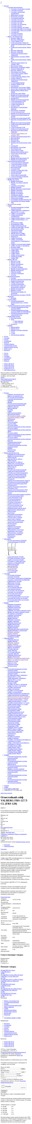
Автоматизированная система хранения (19, 305)
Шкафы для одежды (13, 179)
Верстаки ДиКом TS (17, 70)
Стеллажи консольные (17, 21)
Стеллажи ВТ (15, 32)
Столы (13, 332)
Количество (4, 830)
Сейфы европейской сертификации (17, 215)
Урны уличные (18, 322)
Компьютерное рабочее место (19, 152)
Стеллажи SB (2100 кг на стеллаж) (21, 29)
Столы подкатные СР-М (18, 127)
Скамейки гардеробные (18, 185)
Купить (3, 832)
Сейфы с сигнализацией (18, 213)
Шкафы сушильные (16, 190)
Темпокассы (14, 236)
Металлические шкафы (14, 204)
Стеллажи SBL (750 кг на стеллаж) (21, 30)
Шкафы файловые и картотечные (20, 189)
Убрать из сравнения (20, 834)
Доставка (6, 338)
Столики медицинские (17, 284)
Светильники (15, 86)
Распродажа (7, 1013)
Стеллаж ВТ (14, 145)
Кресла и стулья (15, 261)
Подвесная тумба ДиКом (18, 93)
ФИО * (24, 1072)
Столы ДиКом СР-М (17, 41)
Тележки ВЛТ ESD (16, 172)
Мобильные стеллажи (17, 15)
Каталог (6, 6)
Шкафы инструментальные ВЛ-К (20, 122)
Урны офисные (18, 321)
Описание (7, 844)
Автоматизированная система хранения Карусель (19, 314)
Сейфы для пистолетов (17, 255)
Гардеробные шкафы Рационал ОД (21, 199)
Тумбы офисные (15, 265)
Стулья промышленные (18, 82)
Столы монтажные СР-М (18, 101)
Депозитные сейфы (16, 232)
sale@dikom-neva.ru (9, 370)
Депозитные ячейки (17, 230)
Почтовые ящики (16, 318)
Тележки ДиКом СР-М (17, 84)
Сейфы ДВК (14, 258)
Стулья (13, 333)
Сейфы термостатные (17, 282)
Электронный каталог (10, 345)
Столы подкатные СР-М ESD (19, 176)
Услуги (6, 336)
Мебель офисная (12, 259)
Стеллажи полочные (17, 10)
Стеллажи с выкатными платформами (18, 12)
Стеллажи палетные (17, 33)
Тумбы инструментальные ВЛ (19, 129)
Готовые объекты (9, 344)
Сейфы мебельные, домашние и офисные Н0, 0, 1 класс (20, 211)
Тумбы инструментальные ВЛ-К (20, 124)
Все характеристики (6, 827)
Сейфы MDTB (15, 252)
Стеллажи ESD (15, 169)
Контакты (7, 350)
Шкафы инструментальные (19, 159)
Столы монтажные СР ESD (19, 164)
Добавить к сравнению (7, 834)
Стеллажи (7, 573)
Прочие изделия (15, 262)
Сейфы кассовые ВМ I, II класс (20, 227)
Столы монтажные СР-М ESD (20, 162)
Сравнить (3, 835)
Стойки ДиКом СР (16, 78)
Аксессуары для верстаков (18, 153)
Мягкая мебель (15, 327)
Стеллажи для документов (18, 24)
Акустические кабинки (17, 335)
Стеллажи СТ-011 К (17, 35)
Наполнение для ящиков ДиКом (20, 67)
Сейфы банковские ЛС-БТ (18, 225)
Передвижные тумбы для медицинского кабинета (18, 286)
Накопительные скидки (11, 347)
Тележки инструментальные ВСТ (20, 136)
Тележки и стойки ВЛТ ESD (19, 170)
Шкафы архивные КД (17, 270)
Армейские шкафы (16, 256)
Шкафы (6, 603)
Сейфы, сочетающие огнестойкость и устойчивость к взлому (20, 241)
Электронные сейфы (17, 249)
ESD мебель (7, 539)
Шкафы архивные (16, 187)
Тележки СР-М (15, 141)
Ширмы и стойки (16, 290)
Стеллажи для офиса (17, 267)
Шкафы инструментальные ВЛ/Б (20, 113)
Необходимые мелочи (14, 316)
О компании (7, 341)
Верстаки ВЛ (15, 139)
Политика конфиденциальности (16, 1052)
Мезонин (13, 298)
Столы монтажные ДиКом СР (19, 42)
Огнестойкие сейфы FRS (18, 235)
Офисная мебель (9, 638)
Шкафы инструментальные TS (20, 158)
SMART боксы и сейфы (18, 233)
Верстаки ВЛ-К (15, 138)
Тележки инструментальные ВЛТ (20, 118)
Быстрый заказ (10, 832)
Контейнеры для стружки (18, 147)
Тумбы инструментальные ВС (20, 96)
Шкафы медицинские (17, 288)
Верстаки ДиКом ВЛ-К (17, 39)
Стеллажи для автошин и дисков (20, 9)
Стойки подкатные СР (17, 104)
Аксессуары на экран (17, 150)
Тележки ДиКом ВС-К (17, 69)
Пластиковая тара (16, 149)
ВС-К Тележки (15, 156)
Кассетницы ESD (16, 167)
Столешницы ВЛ (16, 75)
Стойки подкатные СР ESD (19, 165)
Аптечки (13, 275)
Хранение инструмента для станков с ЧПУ (19, 63)
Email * (19, 1074)
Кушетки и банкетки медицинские (21, 279)
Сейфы (10, 205)
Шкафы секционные (17, 181)
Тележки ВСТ (15, 98)
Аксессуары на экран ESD (18, 175)
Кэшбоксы (14, 324)
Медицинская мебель (14, 276)
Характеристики (9, 846)
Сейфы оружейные (16, 238)
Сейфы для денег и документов (20, 245)
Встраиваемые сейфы (17, 224)
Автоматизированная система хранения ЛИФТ (19, 307)
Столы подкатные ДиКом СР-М (20, 76)
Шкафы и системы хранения (19, 330)
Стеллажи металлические (15, 7)
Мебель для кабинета (17, 264)
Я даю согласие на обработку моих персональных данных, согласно (13, 1081)
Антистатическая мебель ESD (16, 161)
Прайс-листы (8, 348)
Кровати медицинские (17, 281)
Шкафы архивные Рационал (19, 268)
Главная (6, 785)
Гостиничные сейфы (17, 222)
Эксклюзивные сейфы (17, 229)
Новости (6, 342)
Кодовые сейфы (15, 247)
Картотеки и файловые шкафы (20, 196)
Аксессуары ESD (16, 173)
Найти (2, 1069)
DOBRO (10, 325)
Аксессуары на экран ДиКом (19, 73)
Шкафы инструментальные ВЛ (20, 95)
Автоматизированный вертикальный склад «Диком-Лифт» (19, 302)
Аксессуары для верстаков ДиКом (21, 89)
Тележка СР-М (15, 106)
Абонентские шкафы (17, 198)
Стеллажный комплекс (17, 18)
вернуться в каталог (6, 793)
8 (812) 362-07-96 (9, 367)
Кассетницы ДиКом (17, 66)
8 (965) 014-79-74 (9, 368)
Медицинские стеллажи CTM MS (21, 295)
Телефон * (20, 1075)
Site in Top (20, 1055)
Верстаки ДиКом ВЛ (17, 52)
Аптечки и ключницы (17, 273)
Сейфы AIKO (15, 250)
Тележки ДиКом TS (16, 38)
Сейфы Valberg (15, 253)
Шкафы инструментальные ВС (20, 99)
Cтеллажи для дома (16, 22)
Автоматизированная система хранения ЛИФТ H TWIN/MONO (21, 311)
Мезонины (11, 296)
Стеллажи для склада (17, 19)
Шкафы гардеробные (17, 193)
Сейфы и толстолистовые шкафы (20, 244)
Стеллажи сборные (16, 26)
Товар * (3, 1072)
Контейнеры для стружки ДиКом (20, 87)
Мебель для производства (15, 36)
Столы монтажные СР (17, 102)
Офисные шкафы (16, 272)
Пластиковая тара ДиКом (18, 72)
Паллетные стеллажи (17, 16)
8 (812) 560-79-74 (9, 363)
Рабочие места (15, 328)
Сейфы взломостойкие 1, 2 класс (20, 218)
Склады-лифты (12, 299)
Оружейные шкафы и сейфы (12, 1018)
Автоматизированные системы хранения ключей (20, 208)
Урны (12, 319)
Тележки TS (14, 126)
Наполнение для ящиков (18, 110)
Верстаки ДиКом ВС (17, 50)
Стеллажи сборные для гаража (20, 27)
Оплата (6, 339)
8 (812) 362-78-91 (9, 365)
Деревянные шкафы (17, 195)
